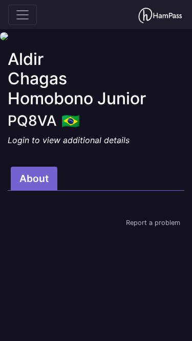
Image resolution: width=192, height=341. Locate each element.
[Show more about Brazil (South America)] (70, 117)
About (34, 178)
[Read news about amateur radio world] (160, 14)
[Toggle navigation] (22, 15)
